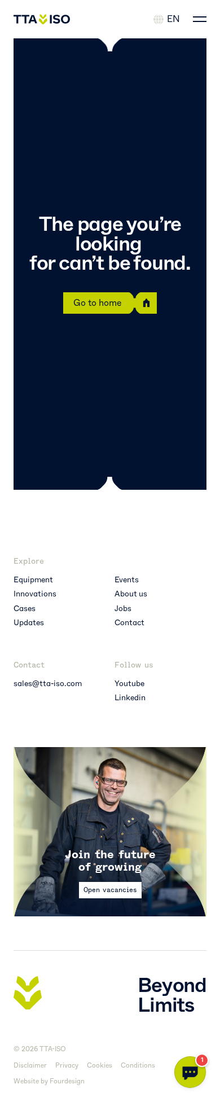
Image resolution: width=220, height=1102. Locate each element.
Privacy (66, 1065)
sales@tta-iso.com (48, 683)
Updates (29, 622)
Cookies (99, 1065)
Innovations (35, 594)
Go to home (97, 302)
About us (131, 594)
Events (127, 580)
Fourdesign (67, 1081)
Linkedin (130, 697)
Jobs (123, 608)
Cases (25, 608)
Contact (129, 622)
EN (173, 19)
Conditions (138, 1065)
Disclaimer (30, 1065)
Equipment (33, 580)
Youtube (129, 683)
